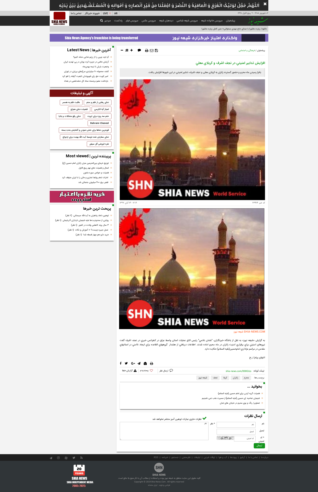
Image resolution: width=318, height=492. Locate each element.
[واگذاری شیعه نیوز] (159, 37)
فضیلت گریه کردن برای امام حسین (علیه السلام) (239, 393)
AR (115, 13)
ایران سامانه (152, 485)
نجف (215, 378)
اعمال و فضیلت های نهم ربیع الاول (94, 168)
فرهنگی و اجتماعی (247, 50)
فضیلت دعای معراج (79, 109)
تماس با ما (76, 13)
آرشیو (242, 457)
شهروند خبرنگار (92, 13)
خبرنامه (165, 457)
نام (263, 424)
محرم (246, 378)
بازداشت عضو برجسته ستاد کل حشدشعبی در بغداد (86, 81)
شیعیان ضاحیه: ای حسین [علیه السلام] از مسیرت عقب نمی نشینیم (231, 398)
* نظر (212, 424)
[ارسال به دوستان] (151, 50)
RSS (156, 457)
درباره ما (264, 457)
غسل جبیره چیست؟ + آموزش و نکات (88, 230)
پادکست (118, 21)
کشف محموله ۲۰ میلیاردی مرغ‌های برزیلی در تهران (86, 71)
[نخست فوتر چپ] (80, 475)
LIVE (105, 13)
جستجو (174, 457)
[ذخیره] (156, 50)
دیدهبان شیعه (166, 21)
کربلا (225, 378)
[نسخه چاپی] (146, 50)
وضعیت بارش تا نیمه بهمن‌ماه (96, 67)
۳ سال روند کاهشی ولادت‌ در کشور (90, 225)
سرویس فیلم (132, 21)
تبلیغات (197, 457)
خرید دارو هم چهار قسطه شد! (92, 235)
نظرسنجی (186, 457)
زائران (235, 378)
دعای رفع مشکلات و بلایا (70, 116)
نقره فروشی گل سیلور (99, 144)
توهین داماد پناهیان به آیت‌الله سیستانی (87, 215)
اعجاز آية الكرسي (101, 109)
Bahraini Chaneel (99, 123)
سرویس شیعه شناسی (187, 21)
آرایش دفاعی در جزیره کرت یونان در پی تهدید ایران (86, 62)
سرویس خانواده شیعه (212, 21)
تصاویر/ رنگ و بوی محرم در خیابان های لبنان (240, 403)
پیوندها (233, 457)
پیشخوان (230, 21)
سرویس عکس (149, 21)
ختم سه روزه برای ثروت (98, 116)
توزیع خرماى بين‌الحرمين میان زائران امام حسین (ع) (85, 163)
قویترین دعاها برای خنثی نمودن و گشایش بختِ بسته (85, 130)
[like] (148, 371)
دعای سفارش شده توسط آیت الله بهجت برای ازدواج (86, 137)
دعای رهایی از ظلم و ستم (97, 102)
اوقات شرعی (209, 457)
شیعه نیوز (202, 378)
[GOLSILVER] (82, 197)
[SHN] (59, 18)
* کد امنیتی (261, 439)
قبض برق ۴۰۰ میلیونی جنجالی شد (93, 182)
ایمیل (261, 431)
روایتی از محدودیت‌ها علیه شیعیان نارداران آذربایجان (82, 220)
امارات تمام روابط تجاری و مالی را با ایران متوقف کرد (85, 177)
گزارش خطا (127, 371)
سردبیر (108, 21)
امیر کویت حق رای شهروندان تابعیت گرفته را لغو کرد (85, 76)
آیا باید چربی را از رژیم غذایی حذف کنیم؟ (91, 57)
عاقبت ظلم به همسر (71, 102)
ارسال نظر (164, 371)
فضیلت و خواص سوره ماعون (96, 173)
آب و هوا (222, 457)
